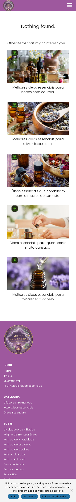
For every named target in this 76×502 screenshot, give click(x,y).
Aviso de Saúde (14, 464)
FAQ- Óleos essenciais (18, 407)
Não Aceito (29, 496)
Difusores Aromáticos (18, 402)
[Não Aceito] (71, 490)
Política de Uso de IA (17, 444)
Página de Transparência (20, 434)
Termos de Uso (14, 469)
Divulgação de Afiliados (19, 429)
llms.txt (8, 376)
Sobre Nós (10, 474)
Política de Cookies (16, 449)
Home (8, 371)
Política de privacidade (55, 496)
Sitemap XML (12, 381)
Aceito (13, 496)
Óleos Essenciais (15, 412)
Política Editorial (14, 459)
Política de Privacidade (19, 439)
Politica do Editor (15, 454)
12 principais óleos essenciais (23, 386)
